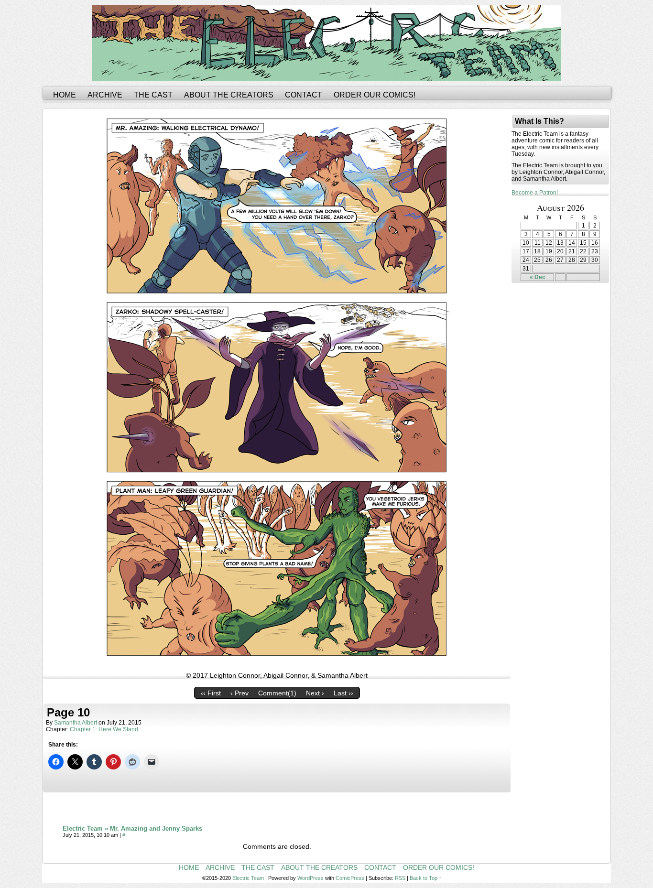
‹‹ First (211, 693)
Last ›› (343, 693)
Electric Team (248, 878)
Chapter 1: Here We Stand (104, 729)
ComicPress (350, 878)
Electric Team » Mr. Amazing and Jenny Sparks (132, 828)
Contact (303, 95)
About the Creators (228, 95)
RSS (400, 878)
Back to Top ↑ (426, 878)
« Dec (537, 277)
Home (64, 95)
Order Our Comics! (374, 95)
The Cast (153, 95)
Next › (315, 693)
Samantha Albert (75, 722)
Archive (104, 95)
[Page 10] (277, 663)
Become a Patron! (535, 192)
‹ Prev (239, 693)
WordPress (310, 878)
